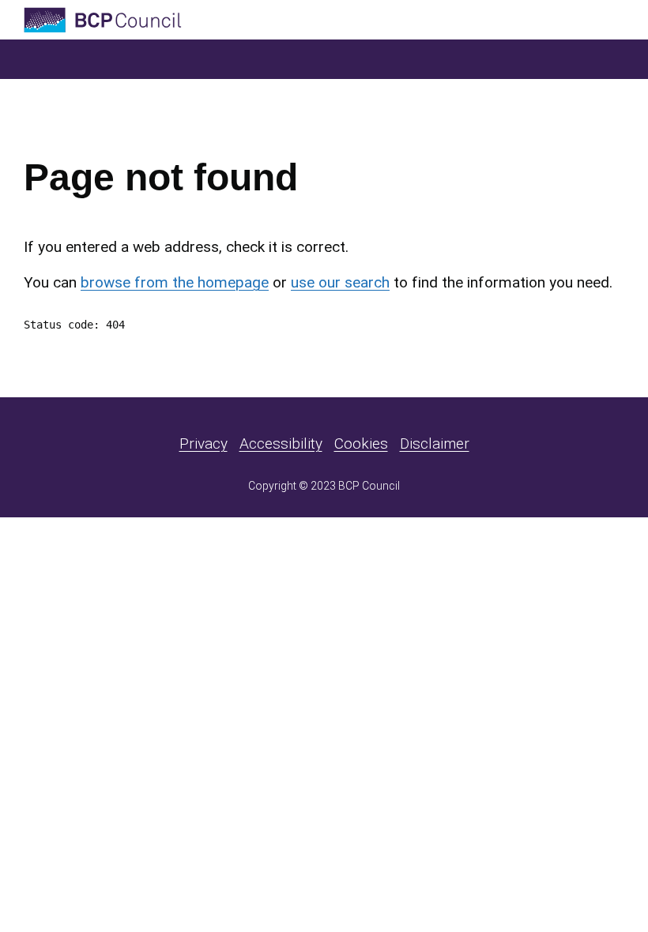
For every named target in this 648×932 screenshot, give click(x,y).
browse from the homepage (175, 282)
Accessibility (280, 443)
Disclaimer (434, 443)
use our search (340, 282)
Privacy (203, 443)
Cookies (361, 443)
